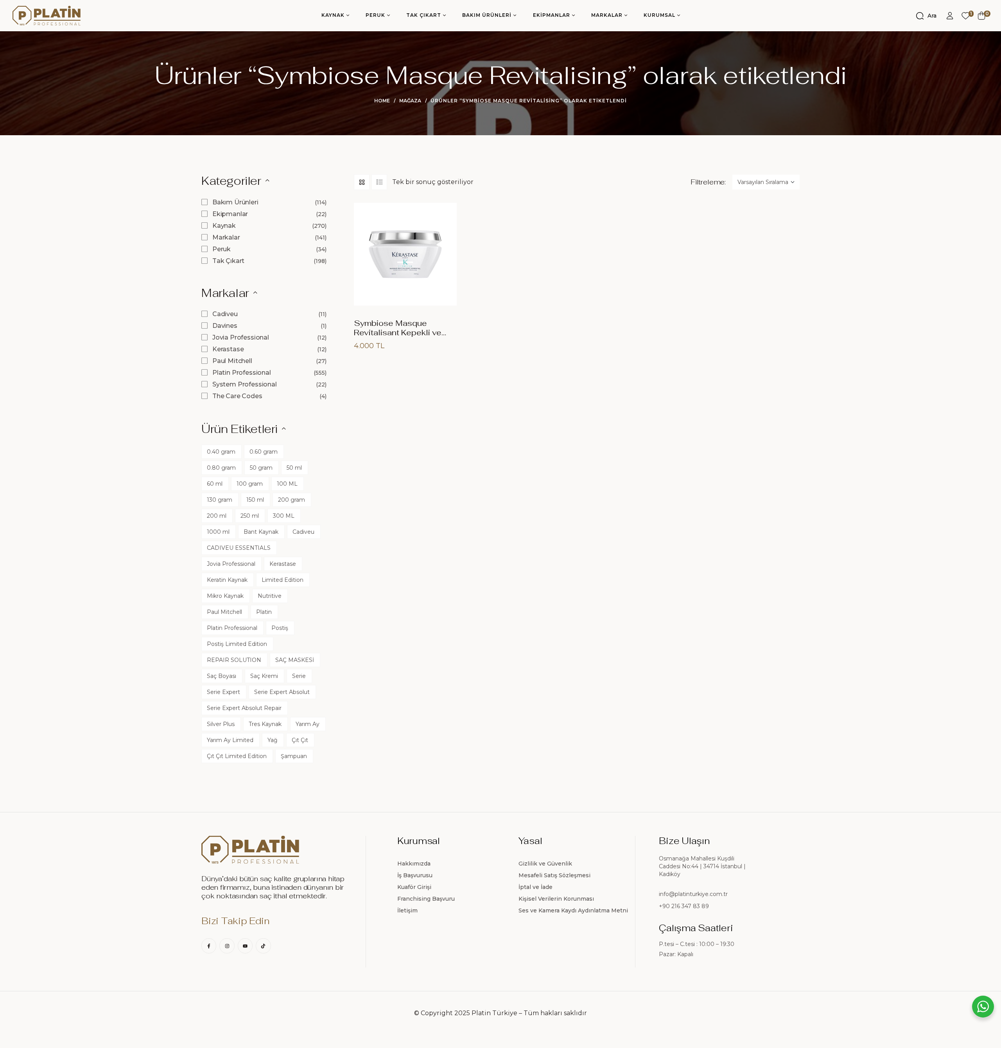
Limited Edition (282, 579)
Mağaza (410, 101)
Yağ (272, 740)
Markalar (226, 237)
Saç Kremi (264, 676)
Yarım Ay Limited (230, 740)
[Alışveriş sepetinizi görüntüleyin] (981, 15)
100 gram (250, 483)
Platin (264, 611)
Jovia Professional (240, 337)
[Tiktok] (263, 945)
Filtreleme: (708, 182)
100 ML (287, 483)
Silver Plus (221, 724)
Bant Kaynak (261, 531)
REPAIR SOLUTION (234, 659)
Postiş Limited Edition (237, 643)
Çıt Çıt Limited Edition (237, 756)
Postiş (279, 627)
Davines (224, 325)
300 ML (283, 515)
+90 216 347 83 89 (684, 906)
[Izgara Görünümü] (362, 182)
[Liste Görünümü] (379, 182)
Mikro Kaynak (225, 595)
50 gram (261, 467)
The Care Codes (237, 396)
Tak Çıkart (228, 261)
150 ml (255, 499)
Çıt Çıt (300, 740)
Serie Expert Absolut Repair (244, 708)
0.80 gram (221, 467)
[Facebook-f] (208, 945)
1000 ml (218, 531)
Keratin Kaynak (227, 579)
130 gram (219, 499)
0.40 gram (221, 451)
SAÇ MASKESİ (294, 659)
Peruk (221, 249)
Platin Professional (241, 372)
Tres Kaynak (265, 724)
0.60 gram (263, 451)
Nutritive (270, 595)
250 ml (249, 515)
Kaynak (224, 225)
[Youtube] (245, 945)
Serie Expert (223, 692)
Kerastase (228, 349)
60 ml (214, 483)
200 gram (291, 499)
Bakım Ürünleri (235, 202)
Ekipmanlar (230, 214)
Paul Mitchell (232, 361)
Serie (299, 676)
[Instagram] (226, 945)
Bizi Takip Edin (235, 921)
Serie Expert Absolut (282, 692)
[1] (965, 15)
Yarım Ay (307, 724)
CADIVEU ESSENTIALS (239, 547)
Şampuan (294, 756)
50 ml (294, 467)
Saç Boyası (221, 676)
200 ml (216, 515)
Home (382, 101)
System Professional (244, 384)
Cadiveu (225, 314)
